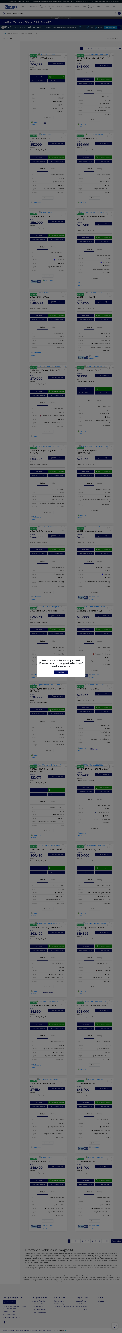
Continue (61, 672)
